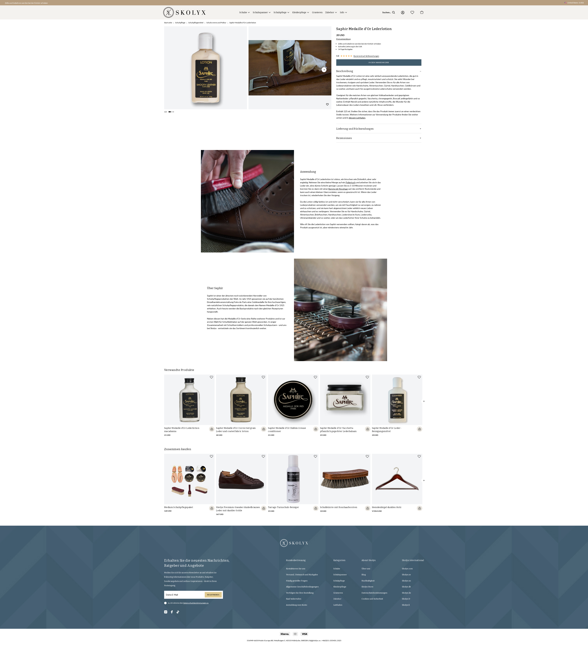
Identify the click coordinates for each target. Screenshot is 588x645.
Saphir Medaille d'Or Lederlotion (242, 22)
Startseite (168, 22)
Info (342, 12)
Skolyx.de (406, 593)
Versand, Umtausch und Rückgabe (302, 574)
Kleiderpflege (299, 12)
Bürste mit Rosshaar (338, 189)
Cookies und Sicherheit (372, 599)
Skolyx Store (367, 587)
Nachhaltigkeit (368, 581)
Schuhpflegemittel (195, 22)
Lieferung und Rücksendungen (355, 128)
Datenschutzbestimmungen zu (196, 603)
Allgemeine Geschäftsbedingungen (302, 587)
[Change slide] (169, 111)
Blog (364, 574)
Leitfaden (337, 605)
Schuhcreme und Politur (216, 22)
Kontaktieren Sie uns (295, 568)
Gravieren (317, 12)
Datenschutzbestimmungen (374, 593)
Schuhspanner (260, 12)
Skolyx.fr (406, 599)
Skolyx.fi (406, 605)
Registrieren (213, 595)
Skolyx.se (406, 574)
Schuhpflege (280, 12)
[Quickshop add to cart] (212, 429)
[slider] (205, 67)
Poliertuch (351, 182)
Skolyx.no (406, 581)
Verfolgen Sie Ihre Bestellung (299, 593)
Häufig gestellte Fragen (296, 581)
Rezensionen (344, 138)
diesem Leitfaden (357, 117)
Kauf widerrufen (293, 599)
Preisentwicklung (343, 39)
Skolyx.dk (406, 587)
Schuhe (243, 12)
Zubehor (329, 12)
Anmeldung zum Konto (296, 605)
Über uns (366, 568)
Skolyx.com (407, 568)
